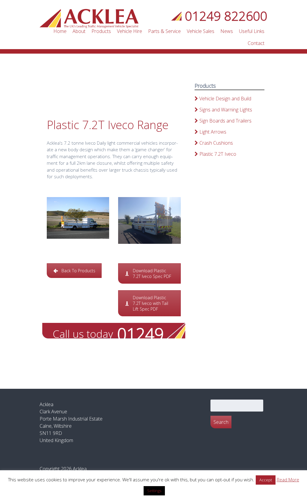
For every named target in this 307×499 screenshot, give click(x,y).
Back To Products (78, 270)
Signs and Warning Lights (225, 109)
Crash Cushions (216, 143)
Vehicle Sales (200, 31)
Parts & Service (164, 31)
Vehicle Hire (129, 31)
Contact (256, 43)
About (79, 31)
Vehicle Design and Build (225, 98)
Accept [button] (265, 480)
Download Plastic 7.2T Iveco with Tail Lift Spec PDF (150, 303)
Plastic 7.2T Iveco (217, 154)
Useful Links (251, 31)
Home (60, 31)
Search (220, 422)
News (226, 31)
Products (101, 31)
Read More (288, 480)
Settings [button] (154, 490)
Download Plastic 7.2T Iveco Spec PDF (152, 273)
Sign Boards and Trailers (225, 120)
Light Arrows (212, 131)
